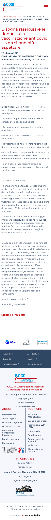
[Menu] (46, 7)
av (23, 515)
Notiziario (15, 17)
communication (33, 515)
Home (5, 17)
